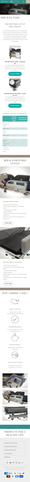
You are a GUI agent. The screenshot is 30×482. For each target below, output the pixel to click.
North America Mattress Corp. (17, 467)
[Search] (24, 1)
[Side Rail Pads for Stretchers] (15, 243)
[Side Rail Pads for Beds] (15, 182)
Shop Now (8, 283)
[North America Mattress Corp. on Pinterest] (13, 462)
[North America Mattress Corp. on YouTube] (10, 462)
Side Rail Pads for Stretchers (12, 262)
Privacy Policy (19, 469)
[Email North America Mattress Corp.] (22, 462)
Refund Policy (10, 469)
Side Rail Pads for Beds (10, 201)
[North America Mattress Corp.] (15, 1)
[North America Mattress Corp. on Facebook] (7, 462)
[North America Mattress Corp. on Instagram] (16, 462)
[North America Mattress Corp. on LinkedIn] (19, 462)
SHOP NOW (8, 223)
